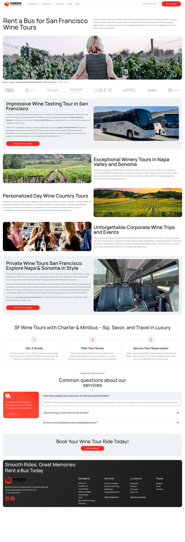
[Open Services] (51, 3)
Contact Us (83, 486)
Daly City (134, 492)
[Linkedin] (7, 498)
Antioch (133, 486)
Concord (134, 489)
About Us (82, 483)
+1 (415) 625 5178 (12, 493)
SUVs (158, 486)
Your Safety (83, 495)
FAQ (80, 498)
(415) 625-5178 (134, 25)
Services (109, 478)
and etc (159, 489)
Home (4, 82)
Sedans (159, 483)
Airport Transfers (111, 483)
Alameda (134, 483)
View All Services (111, 497)
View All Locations (138, 497)
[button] (92, 373)
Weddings (108, 489)
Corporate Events (111, 492)
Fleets (159, 478)
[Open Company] (38, 3)
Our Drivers (83, 489)
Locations (136, 478)
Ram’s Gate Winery (43, 120)
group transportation (67, 127)
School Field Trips (111, 486)
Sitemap (82, 503)
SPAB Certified (84, 492)
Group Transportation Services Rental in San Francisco (33, 82)
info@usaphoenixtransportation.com (21, 490)
